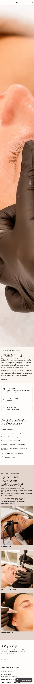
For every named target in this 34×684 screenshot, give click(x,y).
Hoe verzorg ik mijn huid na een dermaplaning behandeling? (14, 449)
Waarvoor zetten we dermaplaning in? (12, 433)
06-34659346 (7, 674)
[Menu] (2, 3)
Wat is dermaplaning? (7, 429)
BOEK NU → (4, 379)
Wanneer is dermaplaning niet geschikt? (12, 453)
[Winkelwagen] (32, 2)
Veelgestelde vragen (9, 457)
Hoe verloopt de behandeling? (9, 437)
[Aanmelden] (31, 660)
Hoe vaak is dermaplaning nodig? (10, 441)
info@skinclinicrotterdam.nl (10, 676)
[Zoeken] (6, 2)
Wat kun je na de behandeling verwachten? (13, 444)
